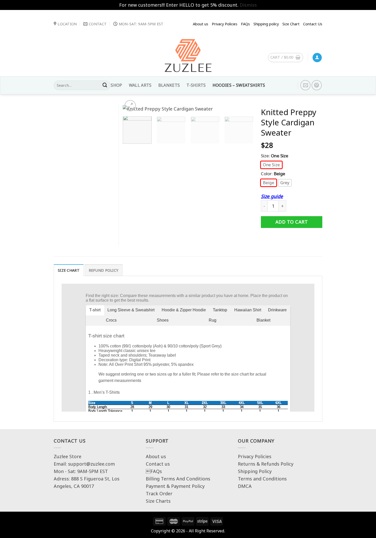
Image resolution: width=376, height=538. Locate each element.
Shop (116, 85)
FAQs (154, 471)
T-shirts (196, 85)
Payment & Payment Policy (175, 486)
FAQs (245, 23)
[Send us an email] (305, 85)
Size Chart (291, 23)
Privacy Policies (224, 23)
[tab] (69, 270)
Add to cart (291, 222)
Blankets (169, 85)
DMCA (245, 486)
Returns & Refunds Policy (265, 464)
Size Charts (158, 501)
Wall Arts (140, 85)
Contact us (158, 464)
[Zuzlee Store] (188, 57)
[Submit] (105, 85)
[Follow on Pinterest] (317, 85)
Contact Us (312, 23)
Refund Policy (104, 270)
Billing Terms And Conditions (178, 479)
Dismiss (248, 5)
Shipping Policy (255, 471)
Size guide (272, 196)
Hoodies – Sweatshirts (239, 85)
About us (200, 23)
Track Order (159, 493)
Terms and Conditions (262, 479)
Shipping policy (266, 23)
